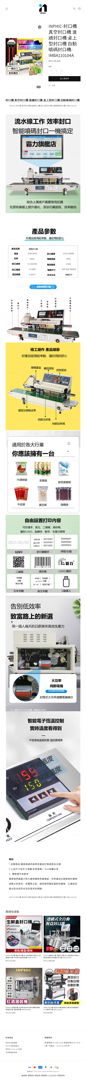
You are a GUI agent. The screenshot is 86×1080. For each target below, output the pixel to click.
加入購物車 (64, 78)
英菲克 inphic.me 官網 (14, 1049)
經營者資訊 (61, 1075)
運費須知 (31, 1075)
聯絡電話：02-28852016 (48, 1075)
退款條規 (24, 1075)
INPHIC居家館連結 (12, 1046)
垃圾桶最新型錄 (11, 1052)
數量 (50, 66)
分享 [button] (53, 85)
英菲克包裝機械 (11, 1043)
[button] (6, 8)
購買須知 (38, 1075)
